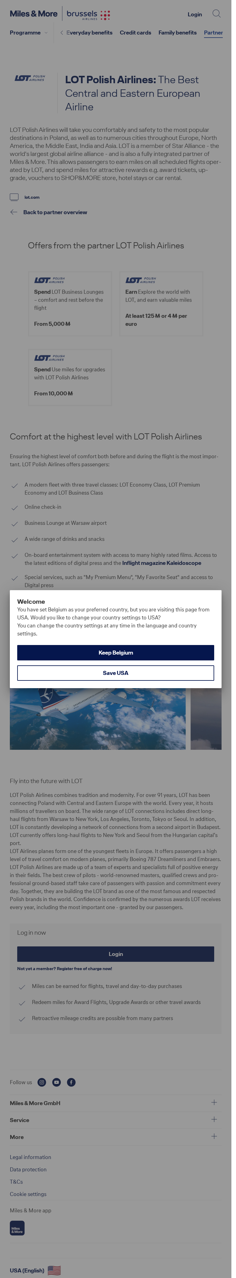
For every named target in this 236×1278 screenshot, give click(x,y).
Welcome (31, 602)
